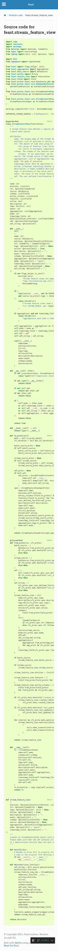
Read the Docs (11, 945)
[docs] (49, 121)
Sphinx (18, 943)
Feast (31, 4)
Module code (16, 15)
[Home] (5, 15)
